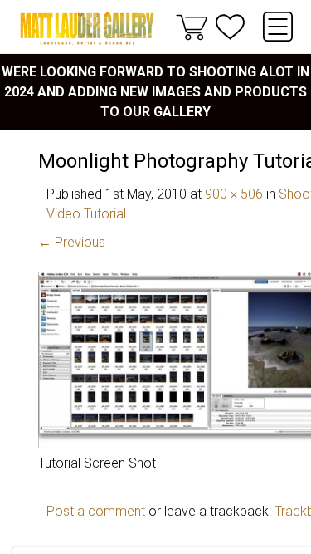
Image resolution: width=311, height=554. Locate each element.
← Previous (71, 242)
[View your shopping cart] (191, 26)
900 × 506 (234, 194)
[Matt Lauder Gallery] (87, 29)
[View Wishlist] (230, 27)
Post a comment (95, 511)
